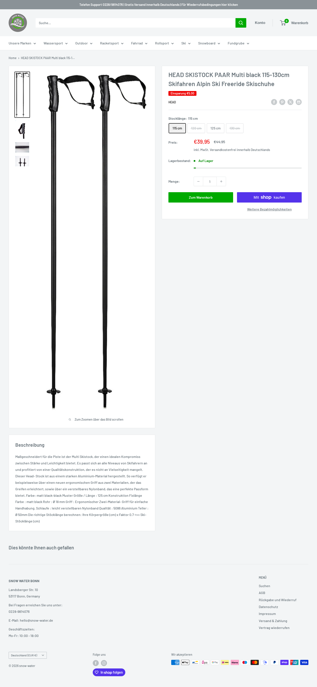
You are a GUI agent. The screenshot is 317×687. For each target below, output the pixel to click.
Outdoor (81, 43)
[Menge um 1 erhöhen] (221, 181)
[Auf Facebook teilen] (274, 101)
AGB (262, 593)
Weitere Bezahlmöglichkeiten (269, 209)
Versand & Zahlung (273, 621)
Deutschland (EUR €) (24, 655)
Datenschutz (268, 607)
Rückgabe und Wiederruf (278, 600)
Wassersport (53, 43)
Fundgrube (236, 43)
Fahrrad (137, 43)
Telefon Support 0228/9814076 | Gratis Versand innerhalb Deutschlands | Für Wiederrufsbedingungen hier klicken (158, 4)
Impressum (267, 614)
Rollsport (162, 43)
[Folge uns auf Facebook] (96, 663)
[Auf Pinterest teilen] (282, 101)
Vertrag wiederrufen (274, 628)
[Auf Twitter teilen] (290, 101)
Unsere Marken (20, 43)
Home (13, 58)
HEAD (172, 102)
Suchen (264, 586)
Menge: (174, 181)
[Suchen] (240, 23)
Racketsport (109, 43)
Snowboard (206, 43)
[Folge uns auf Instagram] (104, 663)
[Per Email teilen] (299, 101)
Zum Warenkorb (201, 197)
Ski (183, 43)
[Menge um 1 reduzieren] (198, 181)
